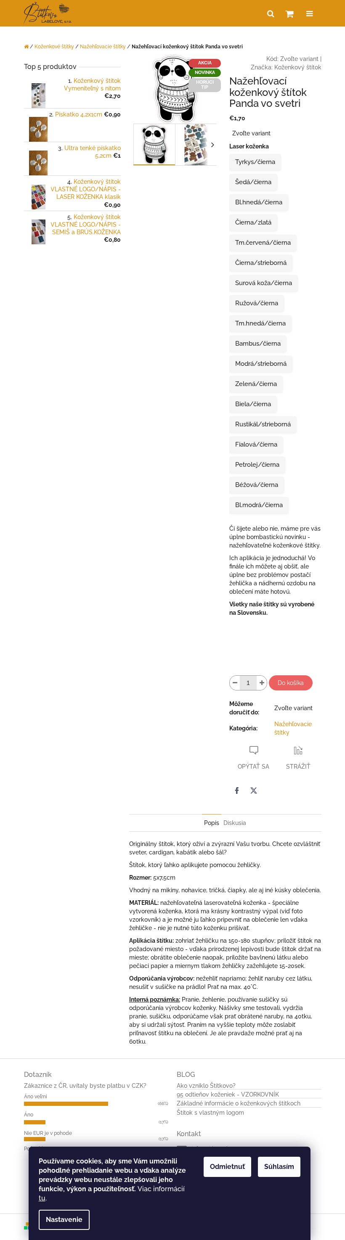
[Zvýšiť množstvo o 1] (262, 683)
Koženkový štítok (297, 67)
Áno (28, 1115)
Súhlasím (279, 1167)
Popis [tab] (211, 823)
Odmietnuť (227, 1167)
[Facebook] (236, 790)
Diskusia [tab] (234, 823)
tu (42, 1198)
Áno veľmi (35, 1097)
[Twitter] (253, 790)
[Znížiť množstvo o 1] (235, 683)
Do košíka (291, 682)
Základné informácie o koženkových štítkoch (238, 1103)
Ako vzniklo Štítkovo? (206, 1086)
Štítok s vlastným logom (210, 1113)
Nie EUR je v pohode (48, 1133)
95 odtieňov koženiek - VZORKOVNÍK (228, 1095)
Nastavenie (64, 1220)
